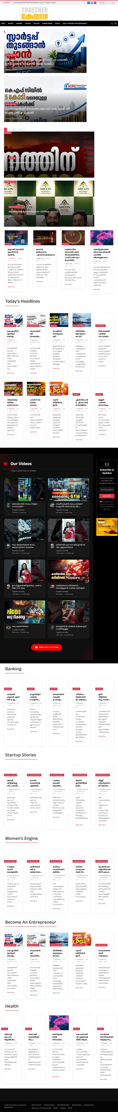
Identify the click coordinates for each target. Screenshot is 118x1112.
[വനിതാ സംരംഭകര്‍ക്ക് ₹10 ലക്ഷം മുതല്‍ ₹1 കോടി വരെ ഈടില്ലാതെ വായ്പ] (82, 856)
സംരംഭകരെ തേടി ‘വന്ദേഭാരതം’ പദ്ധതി (104, 953)
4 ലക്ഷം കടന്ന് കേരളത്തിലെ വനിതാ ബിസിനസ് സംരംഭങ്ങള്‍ (13, 870)
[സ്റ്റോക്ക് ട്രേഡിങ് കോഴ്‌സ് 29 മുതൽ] (16, 237)
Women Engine (47, 23)
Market (10, 23)
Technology (100, 325)
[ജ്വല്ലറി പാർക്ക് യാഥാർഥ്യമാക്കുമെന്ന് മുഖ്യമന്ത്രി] (104, 389)
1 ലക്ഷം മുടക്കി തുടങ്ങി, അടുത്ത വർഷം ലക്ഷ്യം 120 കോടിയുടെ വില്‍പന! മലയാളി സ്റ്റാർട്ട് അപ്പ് (58, 783)
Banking (19, 23)
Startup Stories (20, 755)
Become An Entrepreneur (30, 922)
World (70, 1108)
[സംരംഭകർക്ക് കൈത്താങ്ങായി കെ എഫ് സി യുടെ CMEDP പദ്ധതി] (36, 320)
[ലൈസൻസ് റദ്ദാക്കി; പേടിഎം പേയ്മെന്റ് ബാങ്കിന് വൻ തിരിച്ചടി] (59, 684)
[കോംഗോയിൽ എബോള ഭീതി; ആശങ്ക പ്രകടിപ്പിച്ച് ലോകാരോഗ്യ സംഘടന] (83, 1022)
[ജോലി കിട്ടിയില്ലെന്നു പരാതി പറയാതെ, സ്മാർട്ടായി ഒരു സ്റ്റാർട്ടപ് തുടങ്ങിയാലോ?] (13, 770)
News (3, 23)
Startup (36, 23)
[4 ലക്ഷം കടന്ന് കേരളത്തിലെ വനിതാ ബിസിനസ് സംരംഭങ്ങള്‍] (13, 856)
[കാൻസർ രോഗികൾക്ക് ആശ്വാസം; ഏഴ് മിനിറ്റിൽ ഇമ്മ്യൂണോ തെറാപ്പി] (107, 1022)
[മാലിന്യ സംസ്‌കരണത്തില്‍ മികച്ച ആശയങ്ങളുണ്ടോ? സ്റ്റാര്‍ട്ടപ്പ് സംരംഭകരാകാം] (59, 856)
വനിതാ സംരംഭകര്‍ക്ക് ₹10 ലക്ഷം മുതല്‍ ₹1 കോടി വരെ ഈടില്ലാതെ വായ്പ (81, 870)
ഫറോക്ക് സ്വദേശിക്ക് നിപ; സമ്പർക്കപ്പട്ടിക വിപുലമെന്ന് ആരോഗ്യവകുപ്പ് (34, 1037)
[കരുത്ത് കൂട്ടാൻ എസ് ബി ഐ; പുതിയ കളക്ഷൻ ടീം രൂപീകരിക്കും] (13, 684)
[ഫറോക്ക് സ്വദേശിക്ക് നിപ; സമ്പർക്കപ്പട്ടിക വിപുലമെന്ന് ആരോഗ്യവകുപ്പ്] (35, 1022)
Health (57, 23)
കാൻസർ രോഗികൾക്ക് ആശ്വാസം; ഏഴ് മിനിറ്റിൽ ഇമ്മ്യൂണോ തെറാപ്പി (106, 1037)
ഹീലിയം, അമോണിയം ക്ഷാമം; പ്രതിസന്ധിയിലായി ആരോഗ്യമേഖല (82, 697)
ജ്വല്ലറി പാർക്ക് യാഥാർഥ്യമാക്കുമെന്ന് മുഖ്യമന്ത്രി (104, 403)
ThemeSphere (8, 1107)
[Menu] (115, 23)
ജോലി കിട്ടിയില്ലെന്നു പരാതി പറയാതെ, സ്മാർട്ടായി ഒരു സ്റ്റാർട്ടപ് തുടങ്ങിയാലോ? (13, 783)
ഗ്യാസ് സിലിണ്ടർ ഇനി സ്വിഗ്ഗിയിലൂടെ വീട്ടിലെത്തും (59, 403)
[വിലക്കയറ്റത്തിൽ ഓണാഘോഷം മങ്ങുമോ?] (13, 389)
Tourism (28, 23)
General (8, 133)
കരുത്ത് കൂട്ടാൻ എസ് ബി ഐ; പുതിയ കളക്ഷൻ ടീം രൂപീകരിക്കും (13, 697)
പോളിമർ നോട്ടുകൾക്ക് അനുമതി (58, 334)
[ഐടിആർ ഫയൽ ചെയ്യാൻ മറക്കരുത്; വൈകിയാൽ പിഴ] (36, 684)
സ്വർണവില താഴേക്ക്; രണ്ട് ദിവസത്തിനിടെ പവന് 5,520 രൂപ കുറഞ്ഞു (72, 254)
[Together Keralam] (28, 13)
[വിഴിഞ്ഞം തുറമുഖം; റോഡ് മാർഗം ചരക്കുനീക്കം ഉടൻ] (82, 320)
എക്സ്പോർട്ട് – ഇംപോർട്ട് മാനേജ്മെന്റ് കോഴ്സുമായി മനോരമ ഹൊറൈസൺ (82, 403)
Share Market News (63, 1105)
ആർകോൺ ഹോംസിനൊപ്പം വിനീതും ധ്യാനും (33, 211)
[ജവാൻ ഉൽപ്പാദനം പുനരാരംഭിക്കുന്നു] (44, 237)
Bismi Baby (8, 69)
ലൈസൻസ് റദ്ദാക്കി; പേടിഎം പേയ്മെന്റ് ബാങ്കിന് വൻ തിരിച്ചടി (59, 697)
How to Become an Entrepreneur (75, 23)
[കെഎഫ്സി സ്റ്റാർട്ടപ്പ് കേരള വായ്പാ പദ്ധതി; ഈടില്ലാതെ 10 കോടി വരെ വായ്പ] (13, 320)
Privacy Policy (109, 507)
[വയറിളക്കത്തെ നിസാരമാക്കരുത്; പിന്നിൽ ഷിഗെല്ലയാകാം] (101, 237)
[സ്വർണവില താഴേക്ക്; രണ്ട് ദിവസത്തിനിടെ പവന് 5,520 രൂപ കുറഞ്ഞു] (73, 237)
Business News (11, 55)
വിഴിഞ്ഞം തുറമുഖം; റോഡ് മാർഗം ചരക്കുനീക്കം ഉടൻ (81, 334)
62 (20, 130)
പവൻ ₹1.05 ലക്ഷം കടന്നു (35, 403)
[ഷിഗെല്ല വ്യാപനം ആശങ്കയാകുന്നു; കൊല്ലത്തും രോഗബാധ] (11, 1022)
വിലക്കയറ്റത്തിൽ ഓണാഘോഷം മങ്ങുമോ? (32, 162)
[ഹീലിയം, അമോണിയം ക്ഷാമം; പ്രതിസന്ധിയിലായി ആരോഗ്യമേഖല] (82, 684)
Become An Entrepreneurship (41, 1108)
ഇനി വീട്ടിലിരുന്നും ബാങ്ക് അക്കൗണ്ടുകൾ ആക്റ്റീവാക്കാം (104, 697)
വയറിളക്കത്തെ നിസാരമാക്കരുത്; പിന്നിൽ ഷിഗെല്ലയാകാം (101, 253)
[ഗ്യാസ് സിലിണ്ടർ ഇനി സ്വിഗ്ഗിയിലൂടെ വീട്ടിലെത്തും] (59, 389)
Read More (11, 287)
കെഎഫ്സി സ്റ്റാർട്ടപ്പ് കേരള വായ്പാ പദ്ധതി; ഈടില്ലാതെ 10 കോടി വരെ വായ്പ (36, 62)
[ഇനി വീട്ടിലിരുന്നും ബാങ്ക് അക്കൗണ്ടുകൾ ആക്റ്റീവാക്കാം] (104, 684)
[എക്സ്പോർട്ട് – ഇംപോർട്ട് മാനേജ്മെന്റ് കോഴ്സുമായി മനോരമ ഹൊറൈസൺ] (82, 389)
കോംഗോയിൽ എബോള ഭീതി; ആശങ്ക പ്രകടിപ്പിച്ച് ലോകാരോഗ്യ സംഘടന (82, 1037)
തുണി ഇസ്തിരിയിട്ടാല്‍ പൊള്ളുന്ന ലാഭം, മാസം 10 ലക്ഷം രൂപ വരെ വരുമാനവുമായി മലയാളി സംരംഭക (81, 783)
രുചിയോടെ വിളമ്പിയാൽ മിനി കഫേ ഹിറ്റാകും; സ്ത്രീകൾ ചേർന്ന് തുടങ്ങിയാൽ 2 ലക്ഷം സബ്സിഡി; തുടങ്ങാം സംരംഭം (104, 870)
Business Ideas (77, 1105)
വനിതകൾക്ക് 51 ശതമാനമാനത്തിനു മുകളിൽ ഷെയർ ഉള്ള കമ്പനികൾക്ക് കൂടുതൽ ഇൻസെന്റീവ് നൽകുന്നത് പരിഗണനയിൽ (36, 870)
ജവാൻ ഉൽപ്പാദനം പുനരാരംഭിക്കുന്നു (44, 252)
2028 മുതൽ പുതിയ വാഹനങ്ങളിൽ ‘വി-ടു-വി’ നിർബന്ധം (104, 334)
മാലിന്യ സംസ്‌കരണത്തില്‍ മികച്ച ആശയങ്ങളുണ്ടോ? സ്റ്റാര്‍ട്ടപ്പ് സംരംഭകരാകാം (59, 870)
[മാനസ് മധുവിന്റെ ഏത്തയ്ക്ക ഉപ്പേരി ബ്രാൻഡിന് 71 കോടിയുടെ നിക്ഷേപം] (36, 770)
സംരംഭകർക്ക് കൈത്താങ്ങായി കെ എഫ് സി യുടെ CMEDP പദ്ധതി (36, 3)
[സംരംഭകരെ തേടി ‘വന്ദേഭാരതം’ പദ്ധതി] (104, 939)
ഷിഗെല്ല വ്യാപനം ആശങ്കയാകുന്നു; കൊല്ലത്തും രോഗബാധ (11, 1037)
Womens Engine (10, 861)
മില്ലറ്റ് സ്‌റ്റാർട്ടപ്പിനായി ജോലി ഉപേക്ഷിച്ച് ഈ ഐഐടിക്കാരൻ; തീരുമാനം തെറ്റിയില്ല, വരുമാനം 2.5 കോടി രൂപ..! (104, 783)
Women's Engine (21, 838)
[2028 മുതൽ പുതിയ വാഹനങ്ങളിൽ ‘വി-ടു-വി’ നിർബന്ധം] (104, 320)
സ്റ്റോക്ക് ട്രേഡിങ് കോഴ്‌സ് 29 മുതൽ (16, 252)
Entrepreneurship (34, 775)
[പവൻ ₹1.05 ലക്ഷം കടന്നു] (36, 389)
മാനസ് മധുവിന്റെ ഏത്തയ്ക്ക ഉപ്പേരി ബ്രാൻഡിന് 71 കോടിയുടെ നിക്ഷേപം (35, 783)
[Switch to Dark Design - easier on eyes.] (112, 24)
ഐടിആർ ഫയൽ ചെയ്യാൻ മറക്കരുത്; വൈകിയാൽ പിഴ (35, 697)
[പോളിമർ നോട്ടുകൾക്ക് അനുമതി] (59, 320)
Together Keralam (14, 789)
